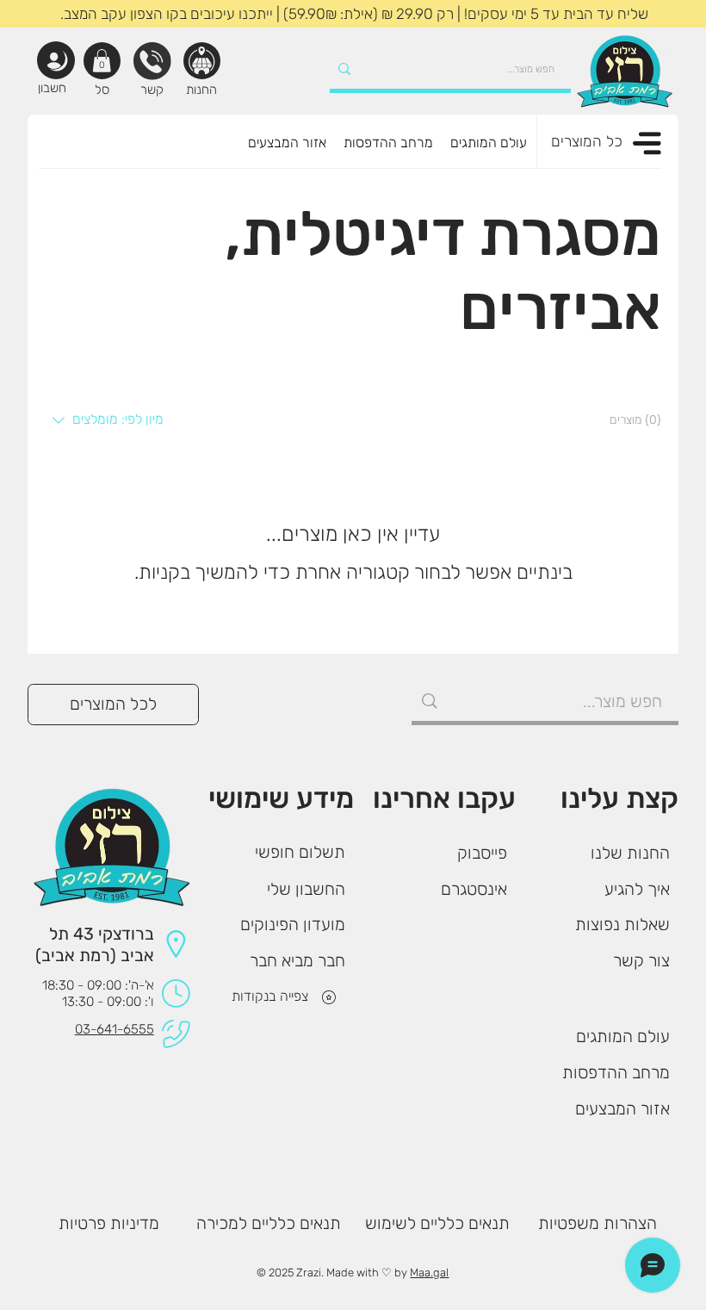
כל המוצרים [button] (586, 141)
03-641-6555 (114, 1029)
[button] (101, 60)
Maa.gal (429, 1272)
